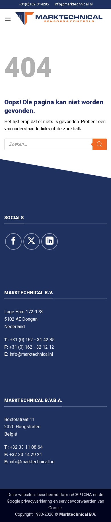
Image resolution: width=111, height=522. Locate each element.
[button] (7, 19)
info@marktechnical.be (32, 461)
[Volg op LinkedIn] (49, 241)
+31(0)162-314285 (34, 4)
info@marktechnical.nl (73, 4)
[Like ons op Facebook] (13, 241)
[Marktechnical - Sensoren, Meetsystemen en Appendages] (58, 18)
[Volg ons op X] (31, 241)
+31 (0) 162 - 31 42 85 (32, 339)
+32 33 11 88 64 (26, 447)
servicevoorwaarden (77, 501)
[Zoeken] (99, 144)
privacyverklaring (36, 501)
